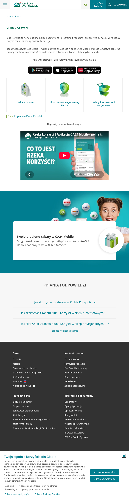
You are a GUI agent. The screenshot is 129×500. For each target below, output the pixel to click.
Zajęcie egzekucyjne (74, 385)
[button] (124, 456)
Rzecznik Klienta (73, 372)
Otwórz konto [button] (98, 4)
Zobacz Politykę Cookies (47, 494)
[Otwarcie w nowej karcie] (40, 71)
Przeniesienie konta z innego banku (31, 419)
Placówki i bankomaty (75, 368)
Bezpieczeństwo (21, 406)
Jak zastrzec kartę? (22, 401)
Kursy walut (70, 415)
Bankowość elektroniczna (26, 410)
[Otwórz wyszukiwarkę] (85, 4)
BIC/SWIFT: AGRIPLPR (75, 432)
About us (17, 381)
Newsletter (70, 381)
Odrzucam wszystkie (104, 479)
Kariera (16, 363)
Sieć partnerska (21, 376)
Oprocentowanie (73, 410)
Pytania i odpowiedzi (75, 428)
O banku (17, 359)
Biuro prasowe (72, 376)
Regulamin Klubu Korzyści (28, 116)
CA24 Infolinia (71, 359)
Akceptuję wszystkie (104, 472)
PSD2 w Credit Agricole (76, 437)
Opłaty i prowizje (73, 406)
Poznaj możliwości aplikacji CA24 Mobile (34, 428)
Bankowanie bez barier (25, 368)
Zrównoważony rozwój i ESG (27, 372)
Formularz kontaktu (74, 363)
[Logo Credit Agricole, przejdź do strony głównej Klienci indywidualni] (26, 4)
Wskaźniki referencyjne (76, 423)
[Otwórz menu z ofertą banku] (5, 4)
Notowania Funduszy (75, 419)
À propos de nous (22, 385)
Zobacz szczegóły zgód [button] (17, 494)
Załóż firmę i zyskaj (22, 423)
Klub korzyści (19, 415)
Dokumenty (70, 401)
